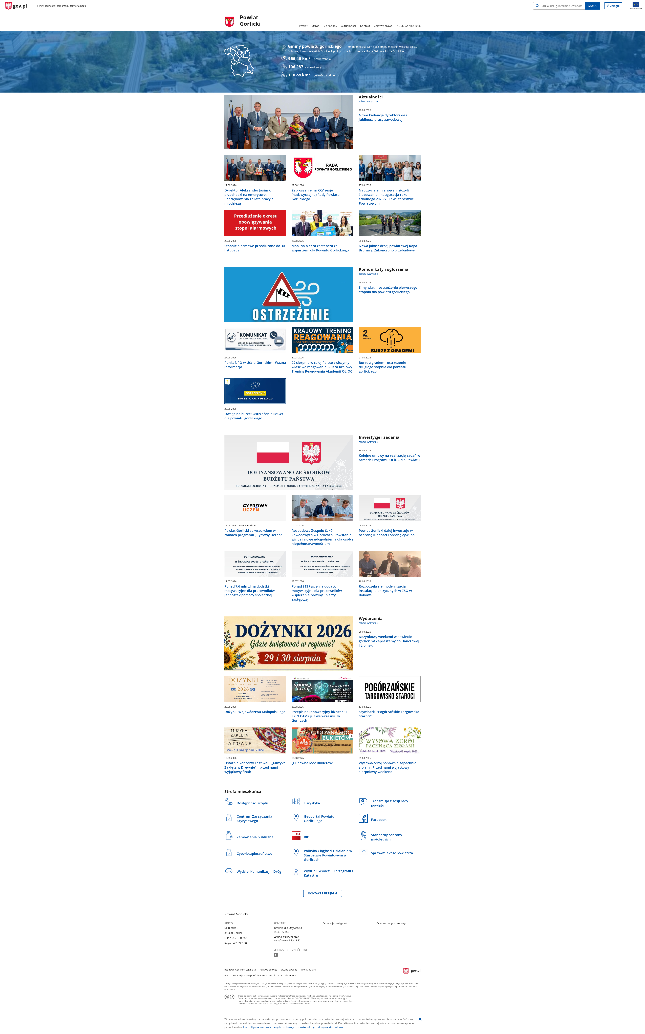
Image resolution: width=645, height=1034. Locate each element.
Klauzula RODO (287, 975)
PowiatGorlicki (250, 20)
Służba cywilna (289, 969)
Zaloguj (616, 6)
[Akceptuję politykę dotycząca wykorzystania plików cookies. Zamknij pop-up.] (420, 1019)
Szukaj (592, 6)
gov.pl (416, 972)
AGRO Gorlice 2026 (409, 26)
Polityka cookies (268, 969)
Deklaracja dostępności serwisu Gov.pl (253, 975)
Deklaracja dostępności (335, 923)
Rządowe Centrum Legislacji (240, 969)
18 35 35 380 (281, 932)
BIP (226, 975)
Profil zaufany (308, 969)
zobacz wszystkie (368, 101)
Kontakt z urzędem (322, 893)
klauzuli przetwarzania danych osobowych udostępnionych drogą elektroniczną (293, 1027)
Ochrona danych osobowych (392, 923)
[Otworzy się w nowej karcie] (275, 955)
